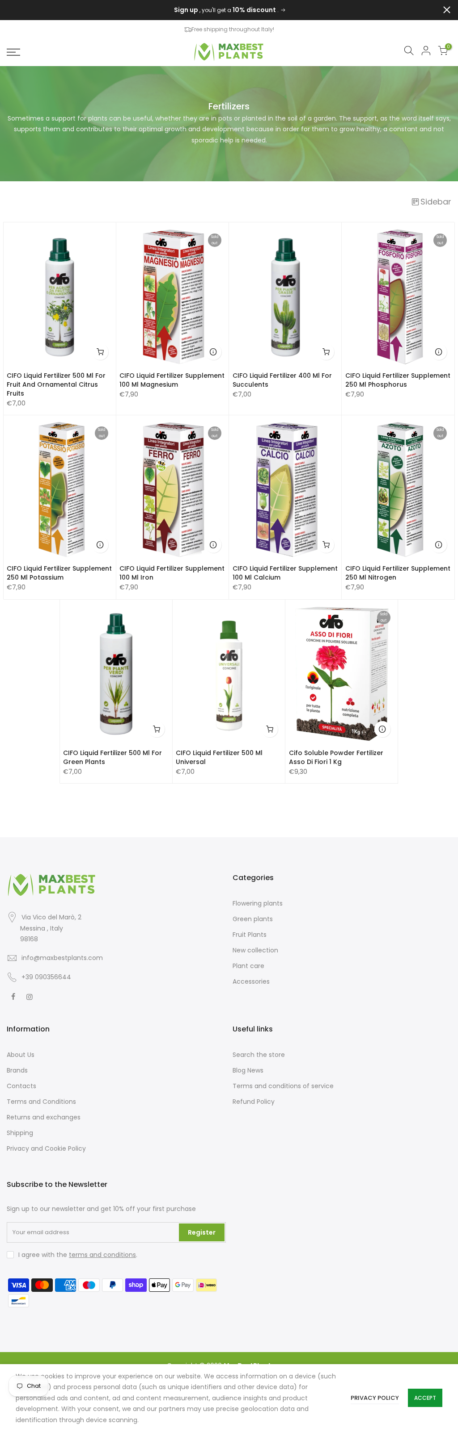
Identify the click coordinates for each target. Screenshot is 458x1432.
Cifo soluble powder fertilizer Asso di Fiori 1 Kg (336, 757)
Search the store (259, 1054)
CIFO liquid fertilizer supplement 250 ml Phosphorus (397, 380)
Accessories (251, 981)
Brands (17, 1070)
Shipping (20, 1132)
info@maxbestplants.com (62, 957)
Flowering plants (258, 903)
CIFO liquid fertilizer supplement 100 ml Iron (172, 573)
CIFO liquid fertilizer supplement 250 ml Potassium (59, 573)
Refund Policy (254, 1101)
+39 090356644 (46, 977)
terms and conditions (102, 1254)
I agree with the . (77, 1254)
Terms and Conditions (41, 1101)
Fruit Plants (250, 934)
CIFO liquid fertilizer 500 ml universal (219, 757)
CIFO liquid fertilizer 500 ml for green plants (112, 757)
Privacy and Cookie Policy (46, 1148)
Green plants (253, 918)
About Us (20, 1054)
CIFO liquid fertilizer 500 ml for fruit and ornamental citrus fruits (56, 384)
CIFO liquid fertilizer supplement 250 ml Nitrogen (397, 573)
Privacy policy (375, 1398)
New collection (255, 950)
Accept (425, 1398)
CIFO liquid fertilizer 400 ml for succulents (282, 380)
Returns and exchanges (44, 1117)
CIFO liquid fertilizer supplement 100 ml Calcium (285, 573)
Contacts (21, 1085)
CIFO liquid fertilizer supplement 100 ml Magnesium (172, 380)
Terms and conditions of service (283, 1085)
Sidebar (435, 201)
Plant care (248, 965)
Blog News (248, 1070)
